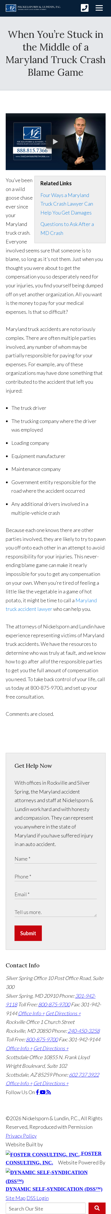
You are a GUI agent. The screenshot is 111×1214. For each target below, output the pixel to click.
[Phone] (85, 7)
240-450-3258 (84, 1031)
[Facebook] (38, 1092)
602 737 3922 (84, 1074)
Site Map (16, 1198)
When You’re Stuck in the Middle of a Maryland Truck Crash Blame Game (56, 53)
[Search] (97, 1208)
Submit (28, 933)
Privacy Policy (21, 1136)
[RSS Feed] (48, 1092)
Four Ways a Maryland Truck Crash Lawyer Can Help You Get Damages (66, 204)
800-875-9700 (54, 1004)
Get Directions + (63, 1013)
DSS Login (37, 1198)
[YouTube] (43, 1092)
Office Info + (31, 1013)
